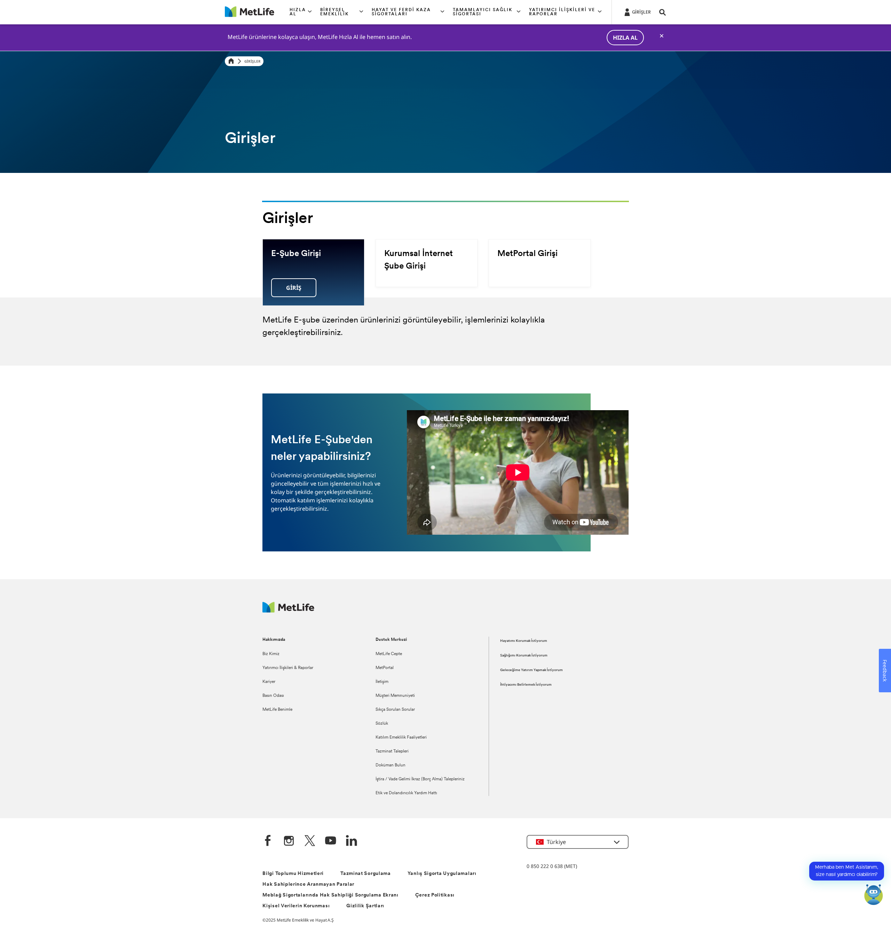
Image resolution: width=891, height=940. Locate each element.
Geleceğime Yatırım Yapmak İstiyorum (531, 670)
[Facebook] (268, 841)
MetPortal (385, 668)
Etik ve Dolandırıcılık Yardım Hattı (406, 793)
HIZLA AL (625, 37)
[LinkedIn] (351, 841)
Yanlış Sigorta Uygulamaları (442, 873)
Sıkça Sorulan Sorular (395, 710)
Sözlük (382, 724)
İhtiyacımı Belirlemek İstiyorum (526, 685)
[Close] (661, 36)
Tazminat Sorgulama (365, 873)
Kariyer (268, 682)
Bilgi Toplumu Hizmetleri (293, 873)
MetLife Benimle (277, 710)
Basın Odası (273, 696)
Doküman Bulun (390, 765)
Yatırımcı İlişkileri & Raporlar (287, 668)
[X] (309, 841)
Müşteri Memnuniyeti (395, 696)
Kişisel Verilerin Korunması (296, 906)
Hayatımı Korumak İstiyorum (523, 641)
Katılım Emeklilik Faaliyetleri (401, 737)
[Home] (231, 61)
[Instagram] (288, 841)
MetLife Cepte (389, 654)
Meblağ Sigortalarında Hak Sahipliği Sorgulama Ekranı (330, 895)
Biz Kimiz (270, 654)
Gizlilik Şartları (365, 906)
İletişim (382, 682)
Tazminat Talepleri (392, 751)
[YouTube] (330, 841)
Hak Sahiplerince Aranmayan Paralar (308, 884)
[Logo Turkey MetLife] (288, 610)
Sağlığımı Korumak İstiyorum (523, 656)
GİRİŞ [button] (293, 288)
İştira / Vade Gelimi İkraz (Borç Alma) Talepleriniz (420, 779)
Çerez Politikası (435, 895)
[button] (300, 12)
